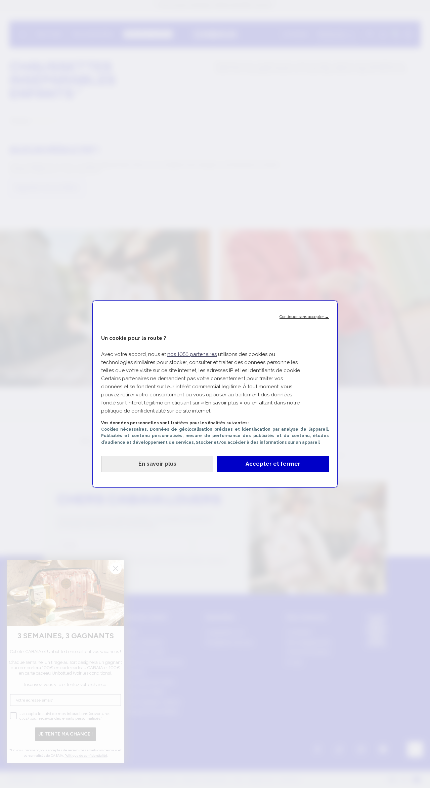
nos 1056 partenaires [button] (192, 354)
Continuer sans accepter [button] (304, 316)
